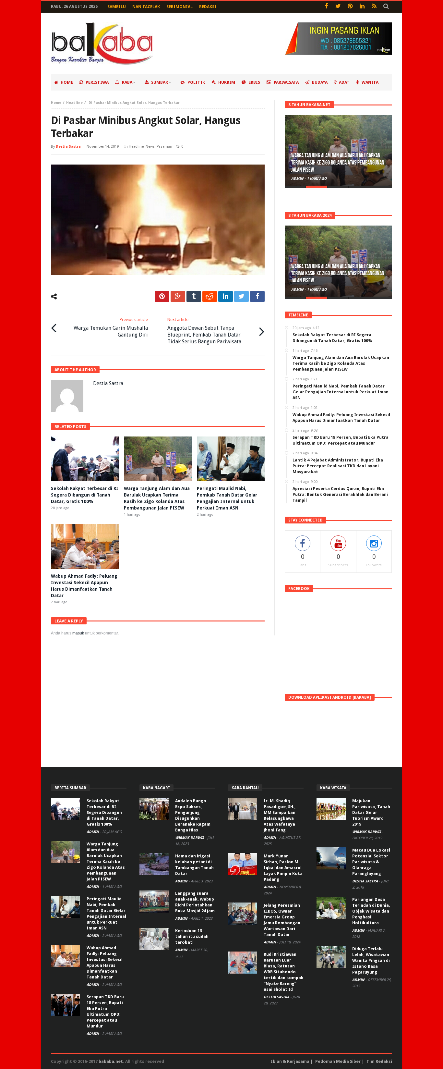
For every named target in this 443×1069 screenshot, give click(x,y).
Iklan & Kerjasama (290, 1061)
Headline (74, 103)
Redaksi (207, 6)
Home (56, 103)
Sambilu (116, 6)
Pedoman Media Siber (338, 1061)
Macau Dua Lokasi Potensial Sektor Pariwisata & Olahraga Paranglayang (371, 862)
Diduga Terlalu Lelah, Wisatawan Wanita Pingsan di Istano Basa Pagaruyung (371, 960)
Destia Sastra (68, 146)
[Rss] (374, 7)
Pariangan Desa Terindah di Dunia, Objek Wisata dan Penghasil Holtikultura (371, 911)
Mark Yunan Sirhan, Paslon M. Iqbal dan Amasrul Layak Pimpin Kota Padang (283, 868)
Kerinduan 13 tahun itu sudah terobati (192, 936)
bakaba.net (111, 1061)
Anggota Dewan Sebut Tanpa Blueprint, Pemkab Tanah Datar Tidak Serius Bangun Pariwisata (204, 331)
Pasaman (164, 146)
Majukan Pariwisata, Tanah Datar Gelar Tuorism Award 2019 (371, 812)
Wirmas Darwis (190, 838)
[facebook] (257, 296)
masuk (78, 633)
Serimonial (179, 6)
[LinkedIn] (362, 7)
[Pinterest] (350, 7)
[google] (178, 296)
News (150, 146)
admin (298, 179)
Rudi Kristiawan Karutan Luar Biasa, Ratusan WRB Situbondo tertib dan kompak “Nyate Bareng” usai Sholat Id (284, 972)
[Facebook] (326, 7)
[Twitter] (338, 7)
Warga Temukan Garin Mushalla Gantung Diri (111, 327)
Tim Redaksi (379, 1061)
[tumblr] (193, 296)
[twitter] (241, 296)
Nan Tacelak (146, 6)
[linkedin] (225, 296)
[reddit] (209, 296)
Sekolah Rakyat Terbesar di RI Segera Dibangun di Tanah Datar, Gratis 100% (84, 495)
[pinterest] (162, 296)
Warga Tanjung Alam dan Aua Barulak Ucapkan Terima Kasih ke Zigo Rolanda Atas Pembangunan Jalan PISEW (337, 162)
